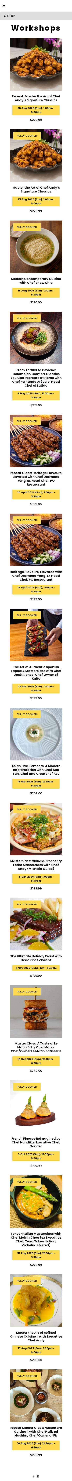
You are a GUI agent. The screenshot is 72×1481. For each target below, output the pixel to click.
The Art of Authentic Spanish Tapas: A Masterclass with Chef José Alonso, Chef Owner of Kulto (36, 673)
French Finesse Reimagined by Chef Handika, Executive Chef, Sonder (36, 1142)
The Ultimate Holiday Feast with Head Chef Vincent (36, 958)
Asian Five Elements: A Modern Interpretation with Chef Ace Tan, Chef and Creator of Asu (36, 770)
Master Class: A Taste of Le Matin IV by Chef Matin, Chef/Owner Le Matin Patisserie (36, 1047)
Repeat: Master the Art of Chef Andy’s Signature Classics (36, 98)
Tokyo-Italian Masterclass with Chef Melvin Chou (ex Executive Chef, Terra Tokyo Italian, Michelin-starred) (36, 1239)
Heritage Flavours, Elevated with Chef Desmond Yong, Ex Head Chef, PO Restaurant (36, 576)
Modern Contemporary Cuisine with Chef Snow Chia (36, 281)
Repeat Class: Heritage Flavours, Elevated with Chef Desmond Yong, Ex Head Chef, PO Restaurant (36, 479)
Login (11, 16)
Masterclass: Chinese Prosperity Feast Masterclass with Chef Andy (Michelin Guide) (36, 865)
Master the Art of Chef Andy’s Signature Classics (36, 189)
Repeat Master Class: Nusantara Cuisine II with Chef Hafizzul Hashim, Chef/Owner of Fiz (36, 1431)
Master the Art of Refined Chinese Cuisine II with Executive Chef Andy (36, 1336)
